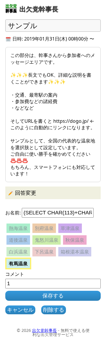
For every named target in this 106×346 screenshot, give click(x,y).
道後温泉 (18, 240)
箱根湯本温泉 (75, 251)
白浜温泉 (18, 251)
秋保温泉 (74, 240)
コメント (14, 274)
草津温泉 (70, 228)
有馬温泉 (18, 263)
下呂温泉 (44, 251)
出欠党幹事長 (44, 330)
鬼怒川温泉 (46, 240)
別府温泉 (44, 228)
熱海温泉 (18, 228)
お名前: (13, 212)
